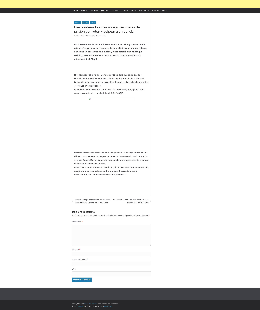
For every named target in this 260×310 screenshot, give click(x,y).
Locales (84, 11)
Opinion (125, 11)
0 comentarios (102, 36)
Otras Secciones (158, 11)
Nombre (76, 249)
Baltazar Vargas (80, 36)
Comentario (77, 222)
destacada (78, 22)
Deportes (94, 11)
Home (76, 11)
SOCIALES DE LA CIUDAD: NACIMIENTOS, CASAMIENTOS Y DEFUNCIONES (131, 201)
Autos (133, 11)
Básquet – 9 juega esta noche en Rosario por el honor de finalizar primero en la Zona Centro (92, 201)
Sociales (115, 11)
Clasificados (144, 11)
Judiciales (105, 11)
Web (74, 269)
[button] (166, 10)
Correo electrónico (80, 259)
